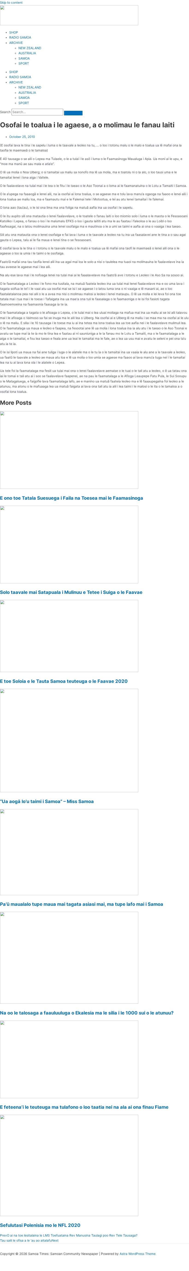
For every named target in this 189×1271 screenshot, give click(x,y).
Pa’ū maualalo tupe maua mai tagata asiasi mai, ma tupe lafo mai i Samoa (81, 904)
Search (5, 112)
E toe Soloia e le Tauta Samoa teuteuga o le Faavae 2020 (64, 681)
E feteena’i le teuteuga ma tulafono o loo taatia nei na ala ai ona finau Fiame (84, 1107)
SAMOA (24, 58)
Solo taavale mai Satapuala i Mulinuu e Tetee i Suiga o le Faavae (71, 592)
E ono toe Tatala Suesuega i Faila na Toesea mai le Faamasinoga (71, 498)
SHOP (13, 32)
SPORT (23, 63)
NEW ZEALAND (29, 48)
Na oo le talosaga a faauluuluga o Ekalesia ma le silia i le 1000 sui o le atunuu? (87, 1013)
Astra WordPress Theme (138, 1254)
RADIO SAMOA (20, 37)
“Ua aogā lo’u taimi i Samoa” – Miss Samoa (47, 801)
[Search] (73, 113)
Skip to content (11, 2)
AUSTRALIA (27, 53)
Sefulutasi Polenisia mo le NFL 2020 (40, 1225)
